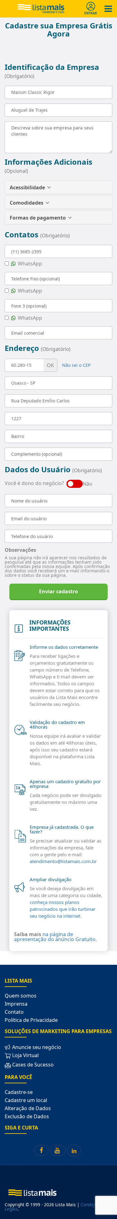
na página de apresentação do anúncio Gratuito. (55, 937)
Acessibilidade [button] (28, 187)
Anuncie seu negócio (36, 1047)
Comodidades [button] (27, 202)
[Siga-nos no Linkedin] (74, 1150)
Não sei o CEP (76, 365)
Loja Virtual (25, 1055)
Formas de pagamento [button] (38, 217)
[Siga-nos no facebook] (41, 1150)
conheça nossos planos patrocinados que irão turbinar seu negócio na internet (62, 909)
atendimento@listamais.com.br (63, 861)
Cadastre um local (26, 1100)
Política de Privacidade (31, 1020)
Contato (14, 1011)
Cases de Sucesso (32, 1064)
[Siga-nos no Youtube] (58, 1150)
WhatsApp (29, 264)
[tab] (58, 187)
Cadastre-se (19, 1092)
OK (50, 365)
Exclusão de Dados (27, 1116)
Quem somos (21, 995)
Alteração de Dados (28, 1108)
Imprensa (16, 1003)
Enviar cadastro (58, 591)
